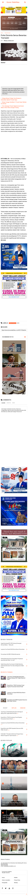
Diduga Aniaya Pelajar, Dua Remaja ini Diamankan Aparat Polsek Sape (11, 99)
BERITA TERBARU (7, 672)
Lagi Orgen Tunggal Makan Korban (13, 377)
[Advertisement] (12, 75)
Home (3, 877)
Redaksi (15, 877)
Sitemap (16, 882)
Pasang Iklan (4, 882)
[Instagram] (12, 888)
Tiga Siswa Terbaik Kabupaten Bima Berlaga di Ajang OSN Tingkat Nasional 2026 (16, 678)
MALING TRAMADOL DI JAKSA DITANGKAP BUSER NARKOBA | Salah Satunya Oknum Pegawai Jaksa (13, 349)
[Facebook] (2, 888)
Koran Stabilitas (13, 2)
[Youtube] (9, 888)
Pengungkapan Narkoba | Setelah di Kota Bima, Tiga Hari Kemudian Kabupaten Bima (13, 389)
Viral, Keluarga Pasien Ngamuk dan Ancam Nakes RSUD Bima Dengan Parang (12, 106)
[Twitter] (5, 888)
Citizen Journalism (6, 880)
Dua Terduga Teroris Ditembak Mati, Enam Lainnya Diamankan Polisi (13, 363)
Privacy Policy (17, 880)
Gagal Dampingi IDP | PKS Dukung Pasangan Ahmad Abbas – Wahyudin (13, 753)
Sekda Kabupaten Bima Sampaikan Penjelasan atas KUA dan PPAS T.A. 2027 (13, 802)
